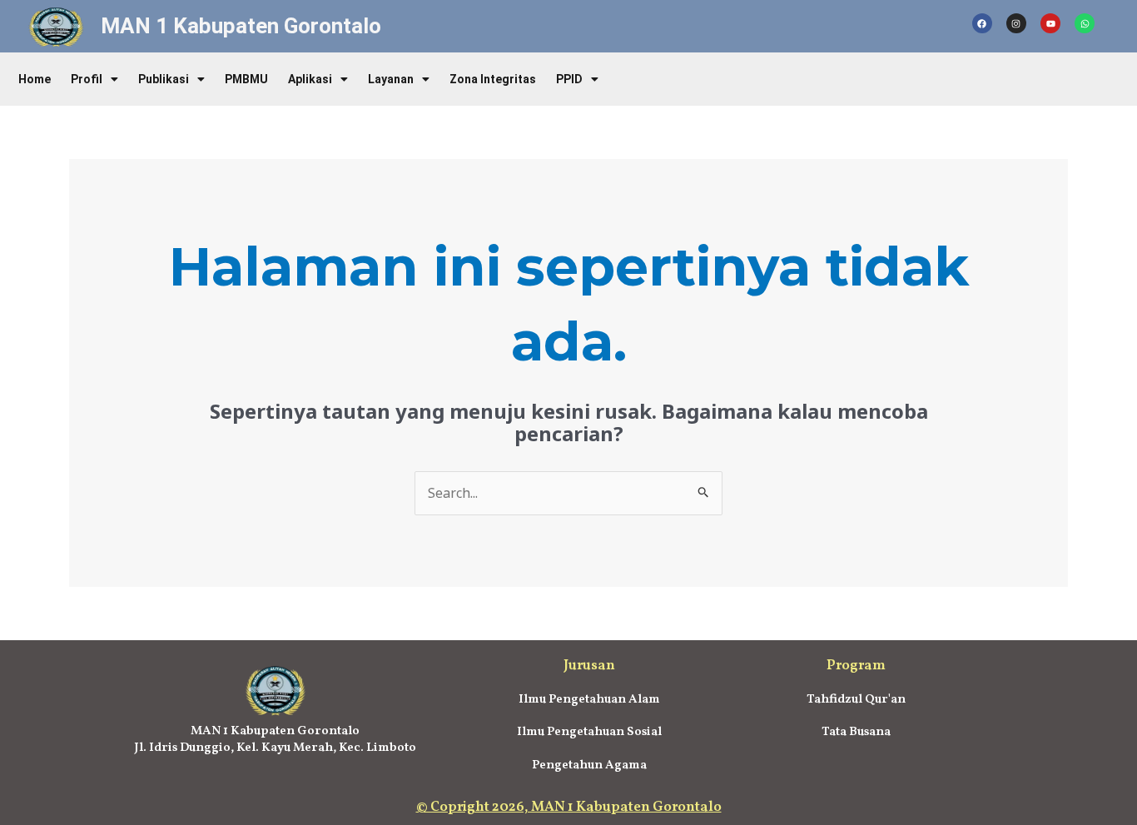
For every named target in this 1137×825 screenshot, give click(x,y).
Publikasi (163, 79)
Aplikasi (310, 79)
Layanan (391, 79)
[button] (94, 79)
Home (34, 79)
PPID (569, 79)
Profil (86, 79)
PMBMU (246, 79)
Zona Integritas (492, 79)
